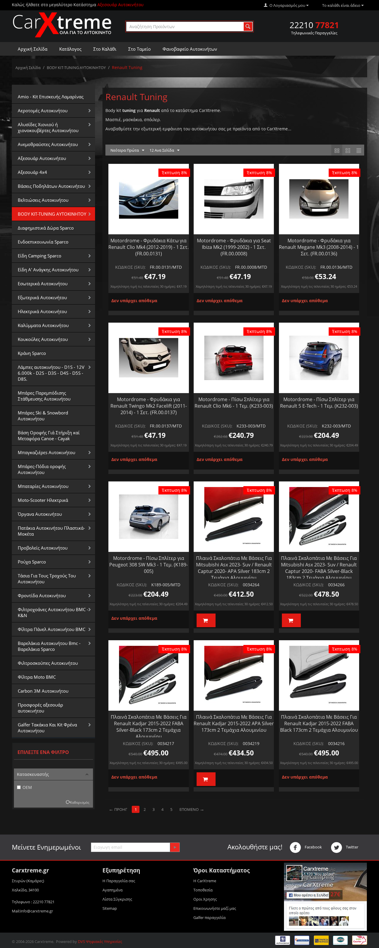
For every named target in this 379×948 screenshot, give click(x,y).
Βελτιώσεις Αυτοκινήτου (43, 200)
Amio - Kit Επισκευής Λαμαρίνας (50, 97)
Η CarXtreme (204, 880)
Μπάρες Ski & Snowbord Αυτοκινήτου (43, 416)
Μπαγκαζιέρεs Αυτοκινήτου (46, 452)
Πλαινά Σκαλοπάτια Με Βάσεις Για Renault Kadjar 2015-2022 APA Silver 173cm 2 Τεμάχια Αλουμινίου (234, 723)
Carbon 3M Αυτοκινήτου (43, 691)
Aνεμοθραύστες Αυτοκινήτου (48, 144)
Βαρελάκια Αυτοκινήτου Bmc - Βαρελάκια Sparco (49, 646)
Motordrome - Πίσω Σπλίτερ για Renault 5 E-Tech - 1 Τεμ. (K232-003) (319, 402)
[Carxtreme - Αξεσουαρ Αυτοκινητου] (62, 24)
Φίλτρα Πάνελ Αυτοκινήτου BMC (51, 629)
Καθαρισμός (79, 802)
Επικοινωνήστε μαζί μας (214, 908)
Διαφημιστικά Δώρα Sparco (46, 228)
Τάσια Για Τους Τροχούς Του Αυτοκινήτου (47, 579)
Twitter (351, 847)
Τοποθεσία (203, 890)
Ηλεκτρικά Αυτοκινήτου (42, 311)
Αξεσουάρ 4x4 (32, 172)
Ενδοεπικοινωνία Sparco (43, 242)
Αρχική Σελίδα (32, 49)
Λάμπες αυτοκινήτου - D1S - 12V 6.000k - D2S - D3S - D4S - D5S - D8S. (51, 373)
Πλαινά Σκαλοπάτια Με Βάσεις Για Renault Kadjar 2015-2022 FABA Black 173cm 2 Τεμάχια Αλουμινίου (319, 723)
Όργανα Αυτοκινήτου (40, 514)
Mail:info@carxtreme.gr (32, 911)
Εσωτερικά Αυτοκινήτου (43, 283)
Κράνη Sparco (32, 353)
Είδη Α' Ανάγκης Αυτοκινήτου (48, 270)
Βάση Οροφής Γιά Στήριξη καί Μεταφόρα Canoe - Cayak (49, 435)
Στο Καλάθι (104, 49)
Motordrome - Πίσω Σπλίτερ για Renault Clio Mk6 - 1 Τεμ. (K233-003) (234, 402)
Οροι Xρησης (205, 899)
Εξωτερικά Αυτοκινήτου (42, 297)
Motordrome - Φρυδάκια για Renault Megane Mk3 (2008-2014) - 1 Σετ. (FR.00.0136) (319, 247)
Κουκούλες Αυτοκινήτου (43, 339)
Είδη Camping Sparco (39, 256)
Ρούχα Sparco (32, 562)
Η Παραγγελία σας (118, 880)
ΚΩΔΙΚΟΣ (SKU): (130, 267)
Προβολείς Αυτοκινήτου (43, 548)
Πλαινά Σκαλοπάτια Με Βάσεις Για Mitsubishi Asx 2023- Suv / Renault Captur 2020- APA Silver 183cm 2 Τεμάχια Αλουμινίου (234, 568)
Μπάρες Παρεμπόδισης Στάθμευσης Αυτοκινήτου (44, 396)
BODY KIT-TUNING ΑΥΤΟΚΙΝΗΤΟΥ (76, 67)
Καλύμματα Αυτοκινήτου (43, 325)
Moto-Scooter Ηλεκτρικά (43, 500)
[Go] (174, 847)
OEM (27, 787)
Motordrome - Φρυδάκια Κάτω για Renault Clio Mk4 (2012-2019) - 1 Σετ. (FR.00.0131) (148, 247)
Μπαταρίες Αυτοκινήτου (43, 486)
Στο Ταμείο (139, 49)
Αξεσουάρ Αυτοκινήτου (42, 158)
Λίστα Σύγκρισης (117, 899)
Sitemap (109, 908)
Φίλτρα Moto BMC (37, 677)
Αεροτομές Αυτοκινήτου (43, 110)
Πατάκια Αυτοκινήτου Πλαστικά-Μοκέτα (51, 531)
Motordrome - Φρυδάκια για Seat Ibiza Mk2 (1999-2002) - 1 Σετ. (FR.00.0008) (234, 247)
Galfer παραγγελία (209, 917)
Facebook (313, 847)
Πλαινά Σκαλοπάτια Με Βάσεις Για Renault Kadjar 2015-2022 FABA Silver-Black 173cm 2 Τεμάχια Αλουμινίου (149, 727)
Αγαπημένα (112, 890)
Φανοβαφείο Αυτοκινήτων (190, 49)
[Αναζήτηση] (248, 26)
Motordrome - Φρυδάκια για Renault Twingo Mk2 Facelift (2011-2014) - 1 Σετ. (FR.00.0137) (148, 406)
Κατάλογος (70, 49)
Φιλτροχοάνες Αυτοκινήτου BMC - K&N (53, 612)
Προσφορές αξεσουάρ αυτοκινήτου (40, 708)
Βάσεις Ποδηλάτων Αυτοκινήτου (51, 186)
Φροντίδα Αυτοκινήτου (42, 595)
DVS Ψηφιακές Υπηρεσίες (100, 941)
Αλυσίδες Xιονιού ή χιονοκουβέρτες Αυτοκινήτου (48, 127)
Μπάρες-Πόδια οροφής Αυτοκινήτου (42, 469)
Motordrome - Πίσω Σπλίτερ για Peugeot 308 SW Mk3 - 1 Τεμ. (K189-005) (148, 564)
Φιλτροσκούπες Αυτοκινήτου (48, 663)
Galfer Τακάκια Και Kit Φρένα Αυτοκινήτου (47, 728)
